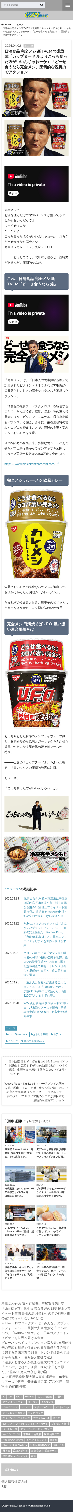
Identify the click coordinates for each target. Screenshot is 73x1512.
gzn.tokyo (24, 1505)
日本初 (6, 1450)
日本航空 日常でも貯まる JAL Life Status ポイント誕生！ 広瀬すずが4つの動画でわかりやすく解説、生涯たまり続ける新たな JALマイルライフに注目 (38, 1067)
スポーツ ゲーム (43, 1407)
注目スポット (20, 1450)
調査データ (51, 1450)
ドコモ (56, 1418)
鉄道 (33, 1455)
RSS (4, 1486)
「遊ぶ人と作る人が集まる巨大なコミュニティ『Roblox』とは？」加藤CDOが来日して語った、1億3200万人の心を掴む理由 (45, 989)
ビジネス (7, 1423)
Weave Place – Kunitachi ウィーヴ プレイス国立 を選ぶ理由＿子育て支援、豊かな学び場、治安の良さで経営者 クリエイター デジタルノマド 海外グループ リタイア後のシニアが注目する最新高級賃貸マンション (34, 1092)
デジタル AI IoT (41, 1418)
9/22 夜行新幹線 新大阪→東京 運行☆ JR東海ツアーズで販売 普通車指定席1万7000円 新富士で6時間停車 (46, 1009)
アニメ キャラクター (14, 1402)
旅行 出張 (59, 1445)
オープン (33, 1402)
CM (10, 1034)
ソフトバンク (62, 1407)
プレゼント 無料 (60, 1423)
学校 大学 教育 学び (13, 1439)
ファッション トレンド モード (32, 1423)
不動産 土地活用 (32, 1434)
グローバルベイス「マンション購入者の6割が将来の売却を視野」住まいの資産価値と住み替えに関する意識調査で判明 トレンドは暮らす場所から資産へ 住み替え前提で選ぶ (46, 964)
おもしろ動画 (40, 1034)
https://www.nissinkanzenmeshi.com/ (30, 464)
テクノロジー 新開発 (14, 1412)
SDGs (19, 1396)
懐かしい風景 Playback (15, 1445)
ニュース (12, 889)
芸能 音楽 (36, 1450)
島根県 (53, 1439)
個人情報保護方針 (14, 1481)
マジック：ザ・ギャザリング (36, 1429)
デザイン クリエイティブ (16, 1418)
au (4, 1396)
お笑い (57, 1034)
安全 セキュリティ (36, 1439)
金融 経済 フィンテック (15, 1455)
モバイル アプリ (11, 1434)
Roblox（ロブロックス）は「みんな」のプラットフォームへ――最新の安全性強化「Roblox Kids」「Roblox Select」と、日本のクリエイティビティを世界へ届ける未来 (45, 934)
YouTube (22, 1034)
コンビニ (13, 1041)
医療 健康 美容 (52, 1434)
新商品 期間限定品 (34, 1041)
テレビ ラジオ (35, 1412)
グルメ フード (10, 1407)
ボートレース (10, 1429)
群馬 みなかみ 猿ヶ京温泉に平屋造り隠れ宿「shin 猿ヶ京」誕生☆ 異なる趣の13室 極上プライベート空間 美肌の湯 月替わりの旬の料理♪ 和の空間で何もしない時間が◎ (45, 907)
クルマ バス (47, 1402)
